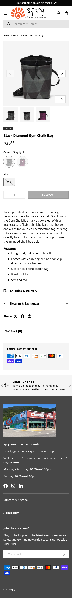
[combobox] (36, 24)
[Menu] (5, 13)
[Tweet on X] (15, 316)
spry (13, 589)
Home (6, 35)
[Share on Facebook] (22, 316)
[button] (66, 13)
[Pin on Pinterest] (29, 316)
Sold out (48, 194)
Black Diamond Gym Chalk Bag (28, 35)
